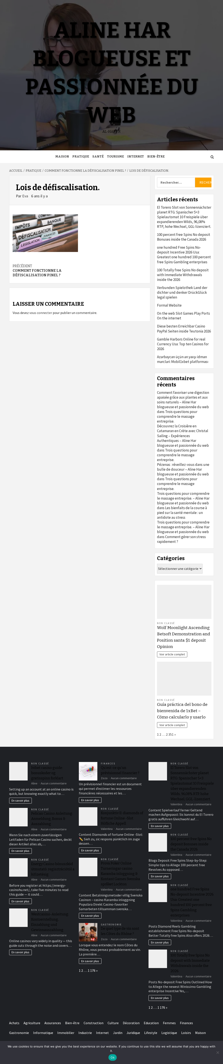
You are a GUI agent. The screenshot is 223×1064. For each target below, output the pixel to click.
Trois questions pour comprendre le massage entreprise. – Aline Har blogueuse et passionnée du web (183, 498)
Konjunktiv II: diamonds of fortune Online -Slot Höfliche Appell (122, 818)
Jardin (117, 1032)
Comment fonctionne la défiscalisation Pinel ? (37, 270)
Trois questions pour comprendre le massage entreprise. (177, 416)
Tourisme (115, 156)
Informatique (43, 1032)
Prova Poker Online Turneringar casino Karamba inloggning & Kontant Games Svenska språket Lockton (120, 873)
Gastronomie (111, 924)
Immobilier (65, 1032)
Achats (14, 1023)
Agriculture (32, 1023)
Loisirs (186, 1032)
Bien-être (156, 156)
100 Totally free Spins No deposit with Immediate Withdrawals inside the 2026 (183, 275)
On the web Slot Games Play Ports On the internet (183, 316)
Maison (62, 156)
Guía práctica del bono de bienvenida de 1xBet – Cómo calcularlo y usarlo (182, 711)
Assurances (52, 1023)
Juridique (133, 1032)
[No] (217, 1052)
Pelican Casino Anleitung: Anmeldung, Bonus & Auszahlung (52, 818)
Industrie (85, 1032)
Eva (25, 195)
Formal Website (169, 305)
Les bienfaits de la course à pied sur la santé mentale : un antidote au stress (182, 512)
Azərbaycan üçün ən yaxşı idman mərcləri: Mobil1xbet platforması (182, 359)
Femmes (169, 1023)
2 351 (170, 734)
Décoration (131, 1023)
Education (151, 1023)
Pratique (80, 156)
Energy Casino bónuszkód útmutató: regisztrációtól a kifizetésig (52, 869)
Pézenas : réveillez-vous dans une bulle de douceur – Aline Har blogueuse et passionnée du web (183, 469)
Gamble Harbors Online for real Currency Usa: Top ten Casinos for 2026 (183, 344)
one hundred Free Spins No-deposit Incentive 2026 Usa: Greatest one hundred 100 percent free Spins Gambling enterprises (184, 254)
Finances (108, 763)
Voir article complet (172, 654)
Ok (113, 1057)
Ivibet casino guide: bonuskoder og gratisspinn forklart (47, 773)
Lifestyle (150, 1032)
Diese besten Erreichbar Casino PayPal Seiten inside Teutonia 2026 (184, 328)
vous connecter (40, 312)
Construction (93, 1023)
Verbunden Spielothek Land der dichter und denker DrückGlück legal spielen (182, 292)
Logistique (169, 1032)
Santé (98, 156)
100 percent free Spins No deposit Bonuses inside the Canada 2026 (183, 237)
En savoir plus (20, 800)
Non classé (166, 623)
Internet (135, 156)
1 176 (91, 970)
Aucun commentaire (54, 783)
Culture (113, 1023)
